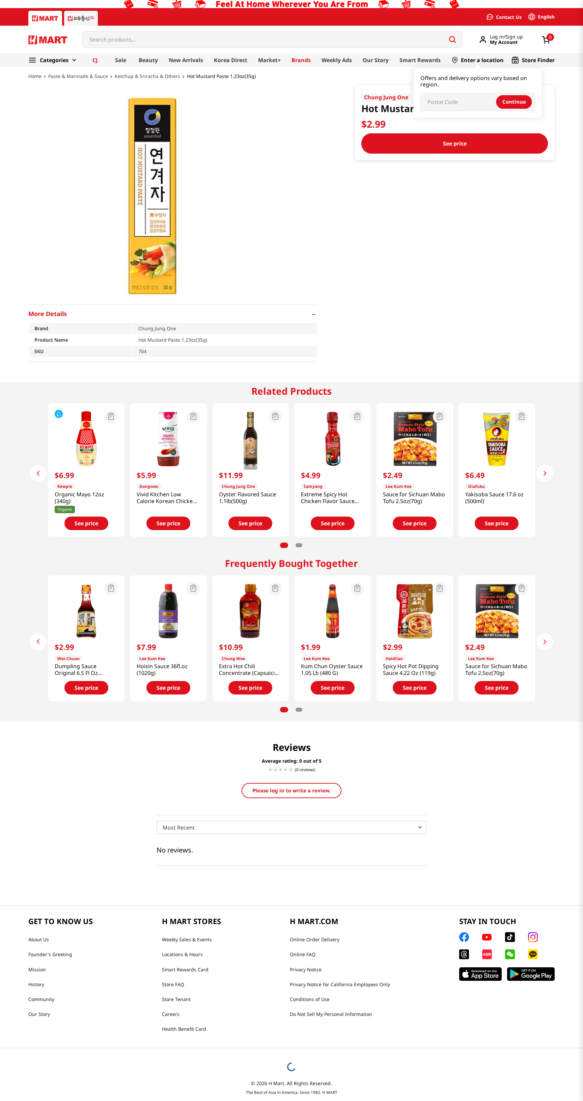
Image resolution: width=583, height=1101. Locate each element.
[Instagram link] (533, 937)
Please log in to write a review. (291, 790)
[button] (173, 313)
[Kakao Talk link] (533, 954)
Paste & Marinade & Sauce (78, 76)
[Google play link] (531, 974)
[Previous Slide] (38, 473)
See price (455, 143)
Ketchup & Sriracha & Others (147, 76)
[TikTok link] (510, 937)
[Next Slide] (544, 473)
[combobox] (272, 39)
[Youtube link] (487, 937)
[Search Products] (452, 39)
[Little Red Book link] (487, 954)
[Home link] (34, 81)
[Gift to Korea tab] (81, 18)
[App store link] (480, 974)
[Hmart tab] (45, 18)
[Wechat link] (510, 954)
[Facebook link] (464, 937)
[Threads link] (464, 954)
